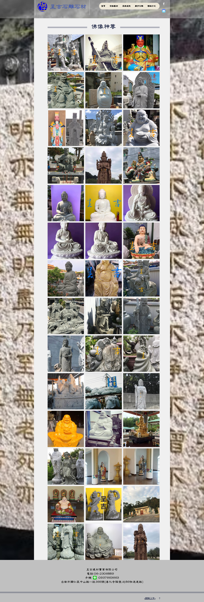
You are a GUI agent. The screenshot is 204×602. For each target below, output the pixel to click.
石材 (80, 6)
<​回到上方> (150, 598)
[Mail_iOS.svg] (163, 10)
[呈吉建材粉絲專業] (163, 3)
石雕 (68, 6)
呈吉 (56, 6)
